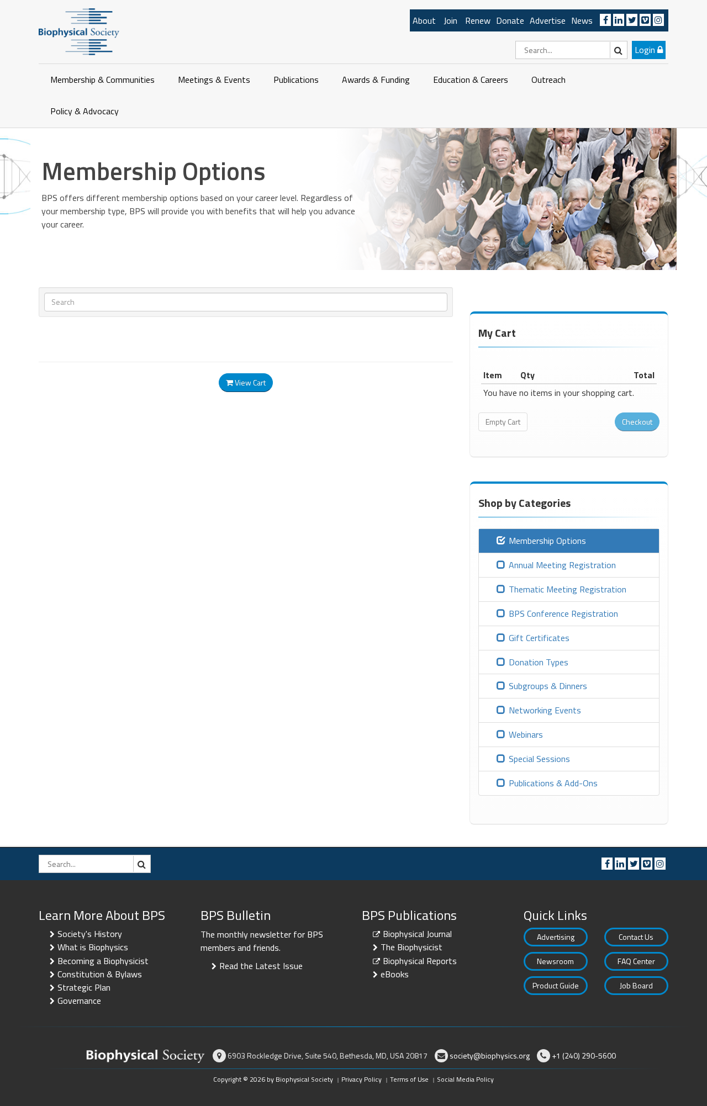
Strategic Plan (83, 987)
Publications (296, 79)
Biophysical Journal (417, 933)
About (424, 20)
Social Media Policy (465, 1079)
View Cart (249, 382)
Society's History (89, 933)
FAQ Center (636, 961)
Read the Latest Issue (261, 965)
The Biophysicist (411, 947)
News (582, 20)
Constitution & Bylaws (99, 974)
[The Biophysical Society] (79, 31)
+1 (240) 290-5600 (584, 1055)
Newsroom (555, 961)
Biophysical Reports (420, 960)
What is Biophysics (92, 947)
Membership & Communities (102, 79)
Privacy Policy (361, 1079)
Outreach (548, 79)
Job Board (636, 985)
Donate (510, 20)
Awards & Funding (376, 79)
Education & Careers (470, 79)
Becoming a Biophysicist (103, 960)
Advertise (548, 20)
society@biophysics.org (490, 1055)
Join (450, 20)
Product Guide (555, 985)
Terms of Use (409, 1079)
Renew (477, 20)
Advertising (555, 937)
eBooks (395, 974)
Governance (79, 1000)
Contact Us (636, 937)
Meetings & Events (214, 79)
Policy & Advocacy (84, 111)
